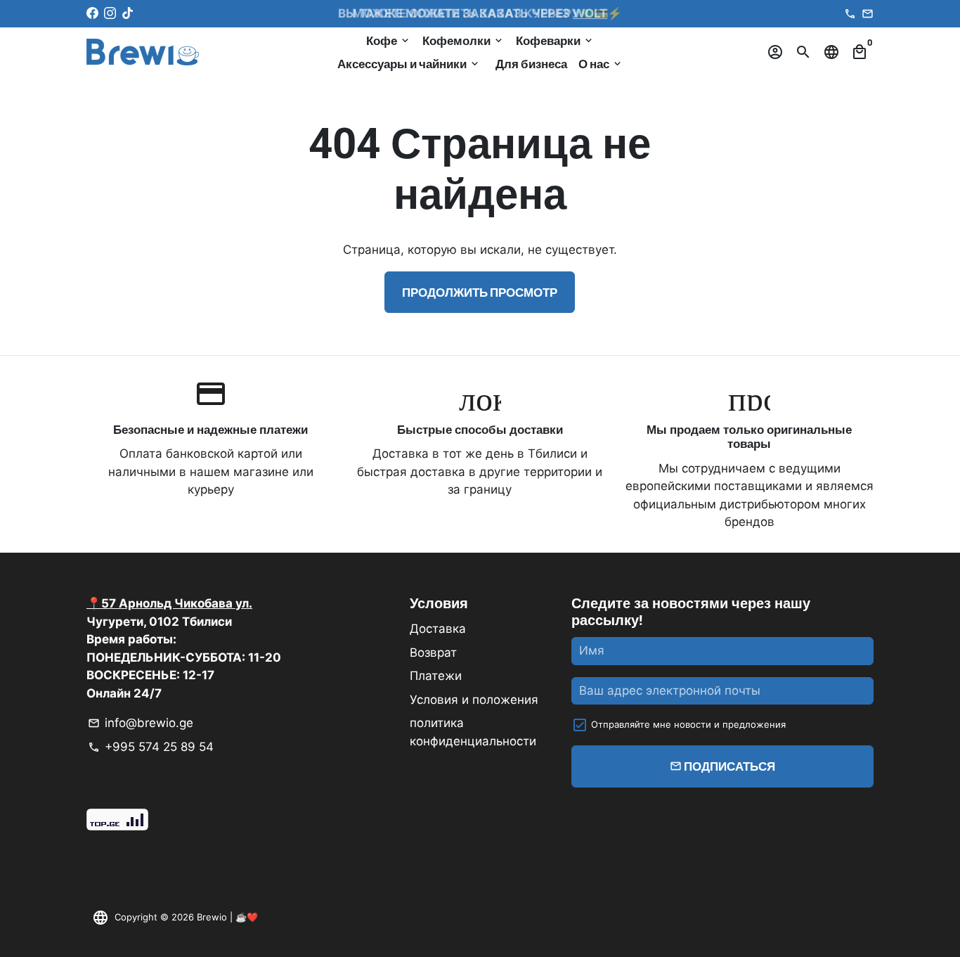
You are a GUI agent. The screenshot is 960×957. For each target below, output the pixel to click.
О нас (600, 63)
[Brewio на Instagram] (110, 13)
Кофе (388, 40)
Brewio (212, 917)
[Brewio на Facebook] (92, 13)
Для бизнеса (531, 63)
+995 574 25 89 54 (151, 747)
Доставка (438, 629)
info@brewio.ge (140, 723)
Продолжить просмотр (479, 292)
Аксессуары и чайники (409, 63)
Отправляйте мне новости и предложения (688, 724)
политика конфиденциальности (473, 732)
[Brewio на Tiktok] (128, 13)
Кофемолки (463, 40)
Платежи (436, 676)
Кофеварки (555, 40)
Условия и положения (474, 700)
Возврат (433, 653)
